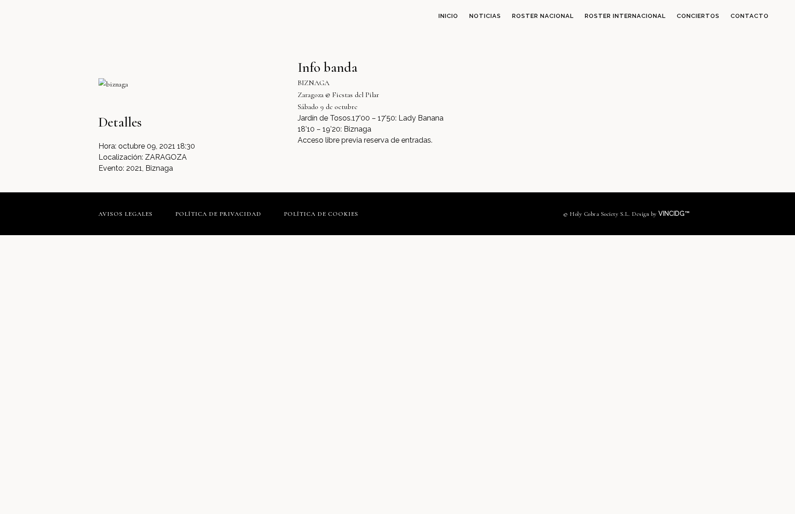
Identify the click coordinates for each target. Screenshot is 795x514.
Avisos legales (125, 214)
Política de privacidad (218, 214)
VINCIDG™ (674, 213)
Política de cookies (321, 214)
